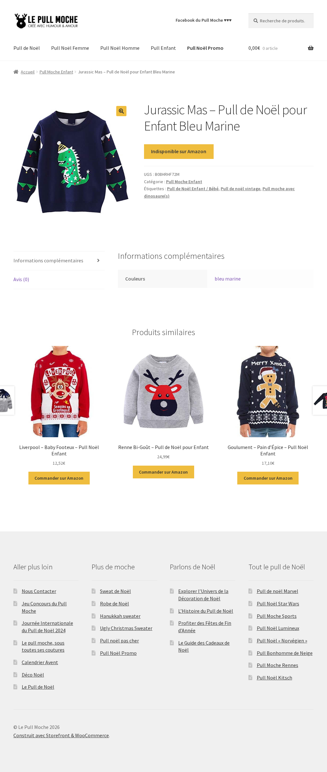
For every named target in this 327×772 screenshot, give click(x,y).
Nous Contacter (39, 591)
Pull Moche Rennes (277, 665)
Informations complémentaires (48, 260)
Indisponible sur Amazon (178, 151)
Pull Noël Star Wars (278, 603)
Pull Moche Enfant (56, 72)
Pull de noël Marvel (277, 591)
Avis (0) (21, 279)
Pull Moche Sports (277, 616)
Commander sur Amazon (58, 478)
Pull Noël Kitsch (274, 677)
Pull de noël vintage (240, 188)
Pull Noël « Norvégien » (282, 640)
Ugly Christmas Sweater (126, 628)
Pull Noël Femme (70, 48)
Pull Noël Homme (120, 48)
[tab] (59, 260)
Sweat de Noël (115, 591)
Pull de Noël (26, 48)
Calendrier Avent (40, 662)
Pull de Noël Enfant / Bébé (192, 188)
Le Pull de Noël (38, 687)
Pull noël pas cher (119, 640)
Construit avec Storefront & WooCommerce (61, 735)
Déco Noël (33, 674)
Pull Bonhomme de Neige (285, 653)
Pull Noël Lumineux (278, 628)
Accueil (27, 72)
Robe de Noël (114, 603)
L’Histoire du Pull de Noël (205, 611)
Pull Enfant (163, 48)
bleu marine (228, 278)
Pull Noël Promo (118, 653)
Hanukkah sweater (120, 616)
